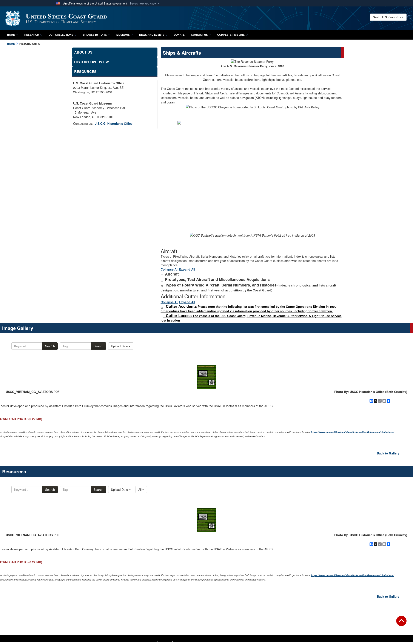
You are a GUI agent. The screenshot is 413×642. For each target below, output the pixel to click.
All (140, 489)
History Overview (91, 61)
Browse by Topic (95, 35)
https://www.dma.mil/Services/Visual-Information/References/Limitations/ (352, 432)
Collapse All (169, 269)
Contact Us (199, 35)
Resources (85, 71)
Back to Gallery (388, 453)
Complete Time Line (231, 35)
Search (50, 346)
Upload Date (120, 346)
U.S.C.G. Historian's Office (113, 123)
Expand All (187, 269)
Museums (123, 35)
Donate (179, 35)
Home (11, 35)
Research (31, 35)
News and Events (151, 35)
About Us (83, 52)
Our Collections (61, 35)
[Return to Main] (401, 623)
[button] (145, 3)
